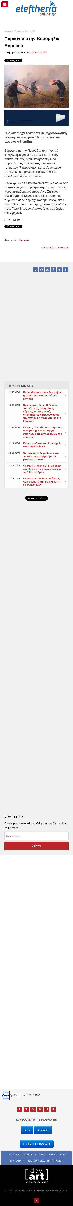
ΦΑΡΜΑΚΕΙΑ (14, 1154)
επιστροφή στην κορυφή (55, 247)
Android (43, 1130)
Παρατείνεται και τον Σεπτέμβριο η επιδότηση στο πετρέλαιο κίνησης (43, 395)
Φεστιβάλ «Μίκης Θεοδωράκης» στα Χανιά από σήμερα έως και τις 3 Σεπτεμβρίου (42, 469)
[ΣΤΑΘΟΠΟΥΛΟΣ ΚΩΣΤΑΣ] (36, 1175)
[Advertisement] (36, 599)
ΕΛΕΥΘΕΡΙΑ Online (36, 52)
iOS (27, 1130)
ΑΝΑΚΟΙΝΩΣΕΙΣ (36, 1160)
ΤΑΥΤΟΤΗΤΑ (17, 1160)
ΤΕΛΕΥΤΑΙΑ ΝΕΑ (21, 386)
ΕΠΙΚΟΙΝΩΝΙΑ (55, 1160)
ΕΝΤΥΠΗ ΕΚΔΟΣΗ (36, 1144)
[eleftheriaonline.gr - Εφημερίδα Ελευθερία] (36, 9)
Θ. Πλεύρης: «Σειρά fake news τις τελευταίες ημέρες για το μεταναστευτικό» (41, 456)
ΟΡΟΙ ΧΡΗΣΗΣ (57, 1154)
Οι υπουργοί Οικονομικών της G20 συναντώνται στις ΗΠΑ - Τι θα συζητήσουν (41, 481)
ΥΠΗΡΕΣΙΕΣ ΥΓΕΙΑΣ (35, 1154)
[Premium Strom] (36, 117)
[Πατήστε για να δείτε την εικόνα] (36, 86)
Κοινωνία (24, 240)
